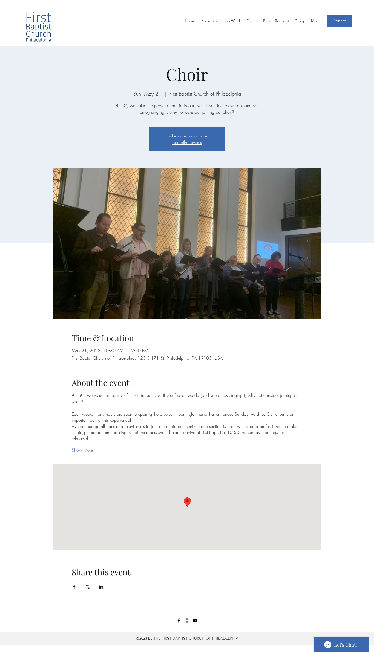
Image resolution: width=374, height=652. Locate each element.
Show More (82, 450)
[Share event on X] (87, 587)
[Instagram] (187, 620)
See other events (187, 142)
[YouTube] (195, 620)
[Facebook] (179, 620)
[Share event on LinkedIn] (101, 587)
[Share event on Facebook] (74, 587)
